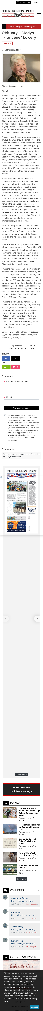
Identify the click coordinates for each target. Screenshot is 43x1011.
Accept (34, 1007)
